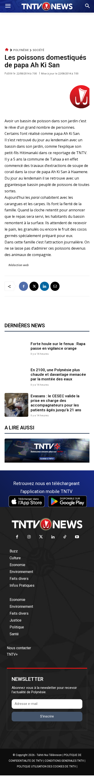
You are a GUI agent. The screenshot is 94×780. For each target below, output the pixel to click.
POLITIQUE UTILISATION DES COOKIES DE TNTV (46, 766)
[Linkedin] (44, 286)
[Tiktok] (65, 537)
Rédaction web (18, 265)
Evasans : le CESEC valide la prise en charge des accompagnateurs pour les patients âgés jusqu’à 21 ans (56, 403)
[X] (34, 286)
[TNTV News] (47, 524)
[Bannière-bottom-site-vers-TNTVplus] (47, 461)
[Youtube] (77, 537)
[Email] (55, 286)
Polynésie (21, 50)
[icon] (7, 50)
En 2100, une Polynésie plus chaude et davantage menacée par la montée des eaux (58, 375)
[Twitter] (41, 537)
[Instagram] (29, 537)
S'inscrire (47, 716)
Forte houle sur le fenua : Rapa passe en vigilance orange (58, 346)
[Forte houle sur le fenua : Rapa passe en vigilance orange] (16, 348)
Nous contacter (19, 648)
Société (38, 50)
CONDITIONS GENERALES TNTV (64, 760)
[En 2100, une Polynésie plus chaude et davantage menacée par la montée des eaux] (16, 376)
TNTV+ (12, 654)
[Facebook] (23, 286)
